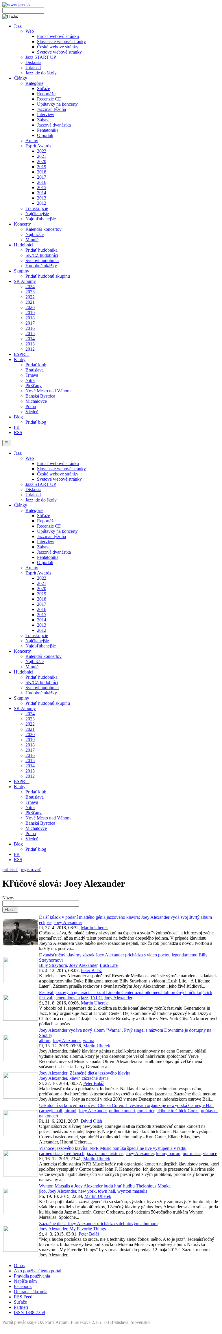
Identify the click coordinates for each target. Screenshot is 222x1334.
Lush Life (109, 965)
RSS (18, 432)
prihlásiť (10, 869)
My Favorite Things (87, 1228)
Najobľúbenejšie (40, 218)
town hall (106, 1191)
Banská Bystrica (40, 396)
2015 (41, 187)
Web (29, 31)
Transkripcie (36, 208)
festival (45, 997)
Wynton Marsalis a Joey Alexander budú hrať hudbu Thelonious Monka (105, 1185)
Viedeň (31, 411)
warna (88, 1040)
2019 (41, 166)
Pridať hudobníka (41, 250)
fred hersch (74, 1153)
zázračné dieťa (95, 1078)
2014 (41, 192)
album (44, 1040)
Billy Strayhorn (53, 965)
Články (20, 78)
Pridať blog (35, 422)
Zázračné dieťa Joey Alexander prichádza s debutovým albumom (98, 1223)
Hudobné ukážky (41, 265)
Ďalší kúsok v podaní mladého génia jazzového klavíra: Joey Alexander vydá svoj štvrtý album (125, 917)
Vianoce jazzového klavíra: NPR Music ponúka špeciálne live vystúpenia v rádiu (112, 1148)
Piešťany (33, 385)
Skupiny (21, 270)
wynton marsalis (132, 1191)
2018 (41, 171)
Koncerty (22, 224)
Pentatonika (47, 130)
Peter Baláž (91, 970)
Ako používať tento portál (37, 1270)
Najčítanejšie (37, 213)
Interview (45, 114)
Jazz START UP (40, 57)
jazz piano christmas (105, 1153)
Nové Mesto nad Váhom (48, 390)
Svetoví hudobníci (42, 260)
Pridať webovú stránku (58, 36)
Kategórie (34, 83)
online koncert (122, 1110)
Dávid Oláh (91, 1121)
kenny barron (168, 1153)
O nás (19, 1265)
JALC (96, 997)
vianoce (210, 1153)
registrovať (31, 869)
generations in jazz (71, 997)
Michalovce (36, 401)
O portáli (45, 135)
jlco (42, 1191)
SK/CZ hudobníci (41, 255)
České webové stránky (57, 46)
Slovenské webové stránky (61, 41)
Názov (8, 897)
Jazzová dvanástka (54, 124)
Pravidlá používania (32, 1275)
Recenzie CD (49, 98)
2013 (41, 197)
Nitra (30, 380)
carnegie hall (50, 1110)
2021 (41, 156)
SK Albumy (25, 281)
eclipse (45, 922)
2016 (41, 182)
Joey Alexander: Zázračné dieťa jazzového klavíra (84, 1073)
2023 (30, 291)
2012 (41, 203)
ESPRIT (21, 354)
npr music (192, 1153)
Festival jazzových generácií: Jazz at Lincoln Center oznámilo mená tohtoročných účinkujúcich (125, 992)
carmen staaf (50, 1153)
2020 (41, 161)
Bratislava (34, 369)
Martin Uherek (94, 927)
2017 (41, 177)
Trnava (31, 375)
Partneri (21, 1307)
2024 (30, 286)
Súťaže (43, 88)
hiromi (70, 1110)
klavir (74, 1078)
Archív (31, 140)
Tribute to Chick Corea (178, 1110)
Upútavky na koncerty (57, 104)
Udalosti (33, 67)
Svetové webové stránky (59, 52)
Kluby (19, 359)
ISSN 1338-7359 (29, 1312)
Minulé (31, 239)
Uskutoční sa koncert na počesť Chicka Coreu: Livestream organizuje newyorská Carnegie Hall (126, 1105)
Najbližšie (34, 234)
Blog (18, 416)
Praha (30, 406)
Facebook (23, 1286)
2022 (41, 151)
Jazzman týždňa (51, 109)
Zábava (44, 119)
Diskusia (33, 62)
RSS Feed (23, 1296)
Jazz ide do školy (41, 72)
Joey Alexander (68, 922)
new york (87, 1191)
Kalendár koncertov (43, 229)
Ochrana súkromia (30, 1291)
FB (17, 427)
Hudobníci (23, 244)
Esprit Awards (38, 145)
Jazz (18, 25)
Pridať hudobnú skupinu (47, 276)
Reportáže (46, 93)
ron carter (145, 1110)
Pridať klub (35, 364)
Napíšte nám (25, 1281)
